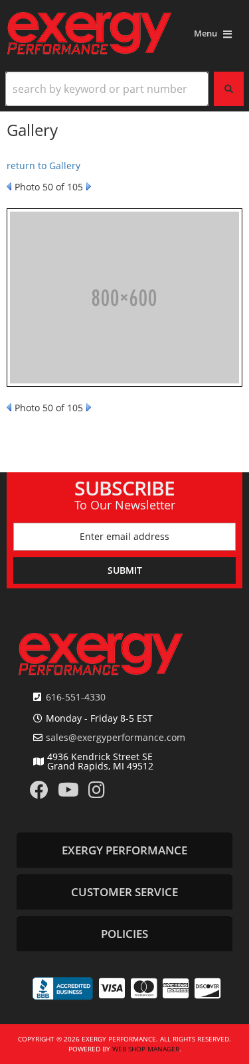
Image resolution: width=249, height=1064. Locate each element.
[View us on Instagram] (96, 793)
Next (88, 186)
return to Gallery (43, 165)
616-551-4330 (76, 697)
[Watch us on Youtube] (68, 793)
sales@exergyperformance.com (115, 737)
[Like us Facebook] (39, 793)
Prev (9, 186)
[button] (124, 89)
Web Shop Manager (145, 1048)
